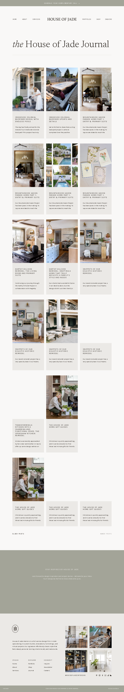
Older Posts (18, 534)
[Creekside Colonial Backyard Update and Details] (62, 124)
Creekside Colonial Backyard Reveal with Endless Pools (27, 119)
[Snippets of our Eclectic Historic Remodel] (96, 278)
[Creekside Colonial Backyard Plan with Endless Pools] (62, 165)
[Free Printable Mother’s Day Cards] (96, 165)
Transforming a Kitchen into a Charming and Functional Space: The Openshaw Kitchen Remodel (27, 430)
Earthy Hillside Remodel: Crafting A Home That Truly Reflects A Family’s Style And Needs (60, 273)
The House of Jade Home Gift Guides (59, 426)
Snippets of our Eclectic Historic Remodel (92, 271)
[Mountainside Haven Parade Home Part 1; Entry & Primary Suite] (96, 124)
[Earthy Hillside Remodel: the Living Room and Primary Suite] (28, 278)
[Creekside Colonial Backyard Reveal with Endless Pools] (28, 124)
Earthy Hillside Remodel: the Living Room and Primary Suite (26, 272)
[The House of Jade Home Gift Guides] (62, 436)
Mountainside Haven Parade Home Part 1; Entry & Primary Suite (95, 119)
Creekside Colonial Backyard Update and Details (60, 119)
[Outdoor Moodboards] (62, 321)
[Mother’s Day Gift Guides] (96, 321)
